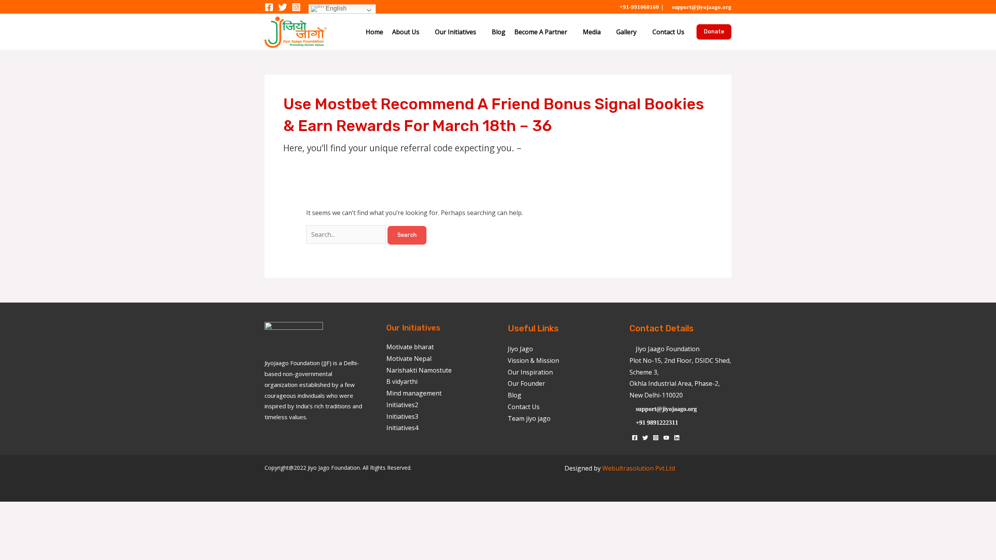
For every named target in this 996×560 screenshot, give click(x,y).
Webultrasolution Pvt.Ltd (638, 468)
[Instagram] (296, 7)
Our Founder (526, 383)
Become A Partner (540, 32)
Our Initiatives (455, 32)
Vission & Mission (533, 360)
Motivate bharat (410, 347)
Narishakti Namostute (419, 370)
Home (374, 32)
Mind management (414, 393)
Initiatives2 (402, 405)
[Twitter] (282, 7)
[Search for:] (347, 234)
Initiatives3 (402, 416)
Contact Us (668, 32)
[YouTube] (666, 437)
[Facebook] (269, 7)
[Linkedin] (677, 437)
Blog (498, 32)
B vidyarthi (401, 381)
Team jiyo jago (529, 418)
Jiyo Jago (520, 349)
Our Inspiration (530, 372)
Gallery (626, 32)
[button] (713, 32)
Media (592, 32)
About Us (405, 32)
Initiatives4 (402, 428)
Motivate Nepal (408, 358)
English (335, 8)
